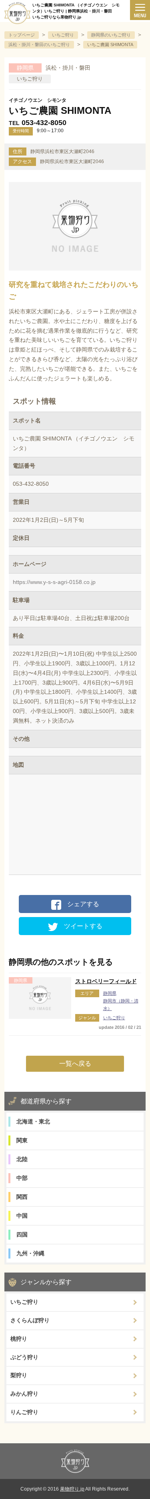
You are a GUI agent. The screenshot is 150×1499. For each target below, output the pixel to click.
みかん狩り (24, 1393)
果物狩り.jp (72, 1489)
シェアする (83, 904)
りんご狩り (24, 1412)
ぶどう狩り (24, 1357)
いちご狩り (114, 1017)
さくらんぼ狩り (30, 1320)
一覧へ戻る (75, 1063)
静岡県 (109, 993)
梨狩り (18, 1375)
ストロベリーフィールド (106, 981)
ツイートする (83, 926)
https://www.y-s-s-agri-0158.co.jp (54, 582)
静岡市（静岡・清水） (120, 1004)
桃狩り (18, 1338)
